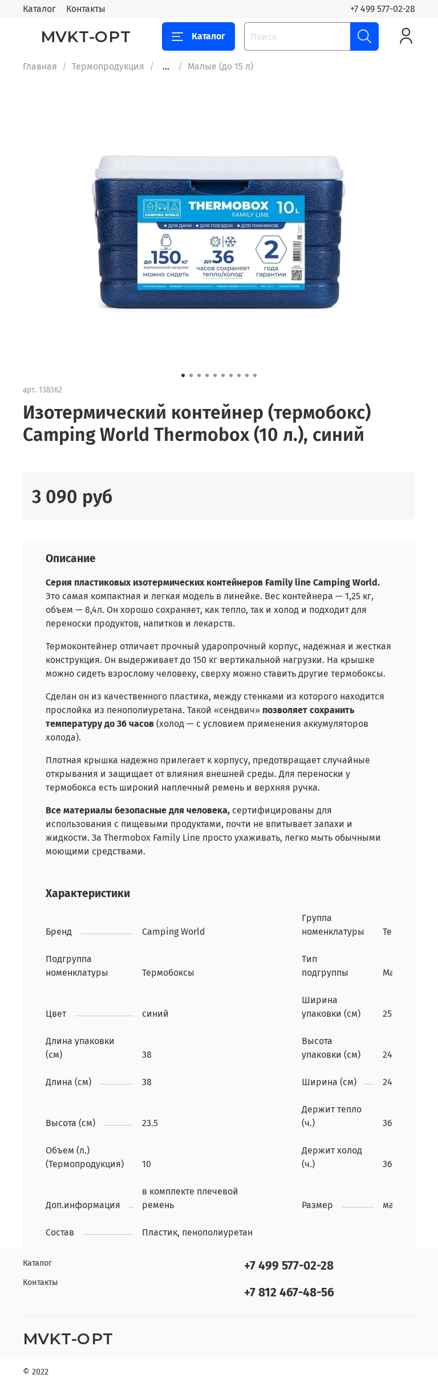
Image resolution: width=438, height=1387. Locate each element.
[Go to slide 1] (183, 375)
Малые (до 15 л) (220, 66)
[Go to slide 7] (231, 375)
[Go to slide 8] (239, 375)
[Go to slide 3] (199, 375)
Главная (40, 66)
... (166, 67)
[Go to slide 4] (207, 375)
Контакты (86, 8)
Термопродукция (108, 66)
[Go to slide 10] (255, 375)
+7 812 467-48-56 (289, 1293)
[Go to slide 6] (223, 375)
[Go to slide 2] (191, 375)
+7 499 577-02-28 (382, 8)
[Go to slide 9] (247, 375)
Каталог (39, 8)
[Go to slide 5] (215, 375)
